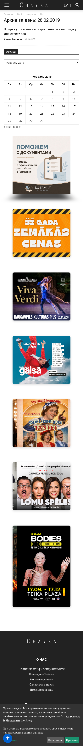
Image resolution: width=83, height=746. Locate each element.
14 (41, 106)
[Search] (77, 5)
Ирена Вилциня (13, 38)
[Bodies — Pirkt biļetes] (41, 566)
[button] (6, 5)
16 (63, 106)
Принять (72, 740)
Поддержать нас (41, 689)
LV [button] (66, 5)
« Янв (7, 126)
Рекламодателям (41, 679)
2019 (19, 14)
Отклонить (55, 740)
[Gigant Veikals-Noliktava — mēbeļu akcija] (41, 233)
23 (63, 113)
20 (30, 113)
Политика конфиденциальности (42, 669)
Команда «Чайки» (41, 674)
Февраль (31, 14)
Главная (8, 14)
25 (9, 121)
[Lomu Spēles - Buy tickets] (41, 486)
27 (30, 121)
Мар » (17, 126)
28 (41, 121)
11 (9, 106)
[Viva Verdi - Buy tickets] (41, 296)
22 (52, 113)
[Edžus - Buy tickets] (41, 360)
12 (20, 106)
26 (20, 121)
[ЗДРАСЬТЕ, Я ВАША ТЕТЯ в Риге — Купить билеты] (41, 423)
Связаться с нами (42, 684)
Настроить (10, 740)
